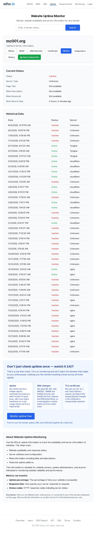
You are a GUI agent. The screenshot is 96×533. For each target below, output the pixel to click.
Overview (20, 520)
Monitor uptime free (21, 416)
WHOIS (30, 4)
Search (72, 27)
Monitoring (80, 4)
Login (90, 4)
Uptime (53, 4)
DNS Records (36, 51)
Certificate (53, 51)
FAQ (59, 520)
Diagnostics (80, 51)
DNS (45, 4)
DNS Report (42, 520)
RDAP (38, 4)
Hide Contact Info (30, 57)
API (52, 520)
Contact (76, 520)
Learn (30, 520)
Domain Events (65, 4)
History (11, 57)
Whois (11, 51)
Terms (67, 520)
